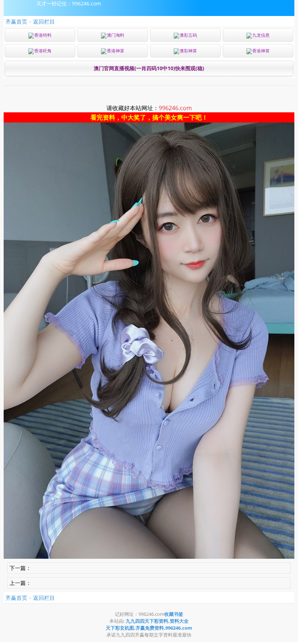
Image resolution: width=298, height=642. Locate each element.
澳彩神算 (188, 51)
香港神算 (115, 51)
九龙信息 (261, 35)
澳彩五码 (188, 35)
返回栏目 (44, 21)
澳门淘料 (115, 35)
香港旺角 (43, 51)
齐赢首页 (16, 21)
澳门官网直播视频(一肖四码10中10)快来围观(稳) (149, 68)
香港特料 (43, 35)
